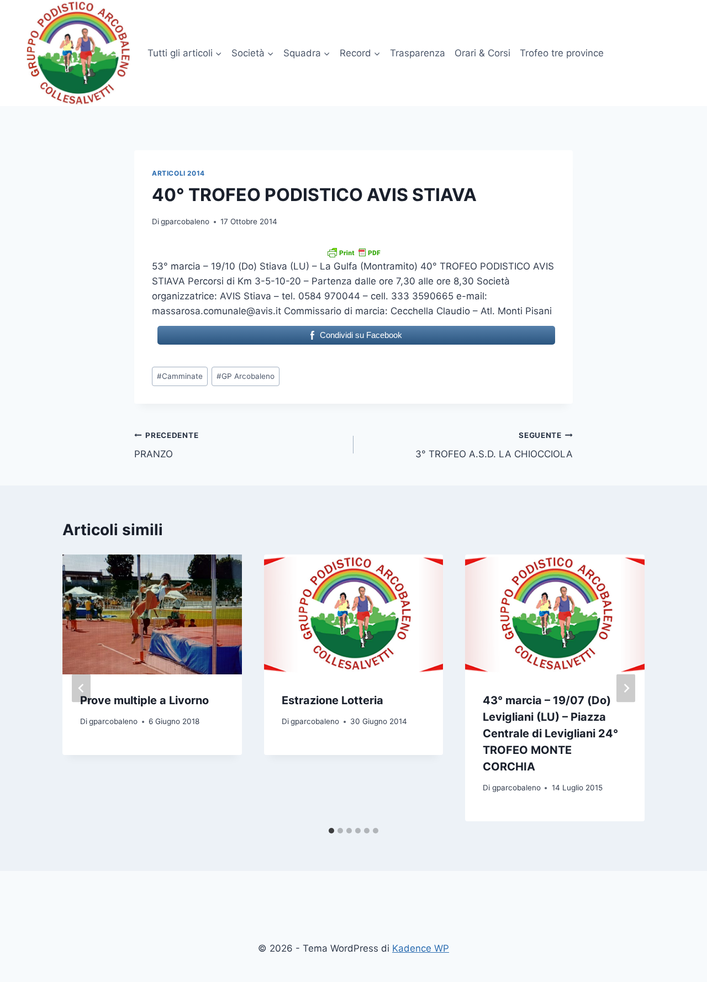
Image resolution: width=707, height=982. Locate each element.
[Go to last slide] (81, 688)
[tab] (331, 830)
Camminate (180, 376)
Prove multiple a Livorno (144, 700)
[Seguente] (625, 688)
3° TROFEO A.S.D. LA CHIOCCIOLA (494, 445)
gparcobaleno (185, 221)
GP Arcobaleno (246, 376)
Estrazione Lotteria (332, 700)
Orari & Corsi (482, 53)
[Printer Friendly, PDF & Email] (353, 252)
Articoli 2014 (178, 173)
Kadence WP (420, 948)
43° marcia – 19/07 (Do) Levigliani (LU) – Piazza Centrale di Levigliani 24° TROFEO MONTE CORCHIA (550, 733)
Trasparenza (417, 53)
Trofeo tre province (562, 53)
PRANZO (166, 445)
